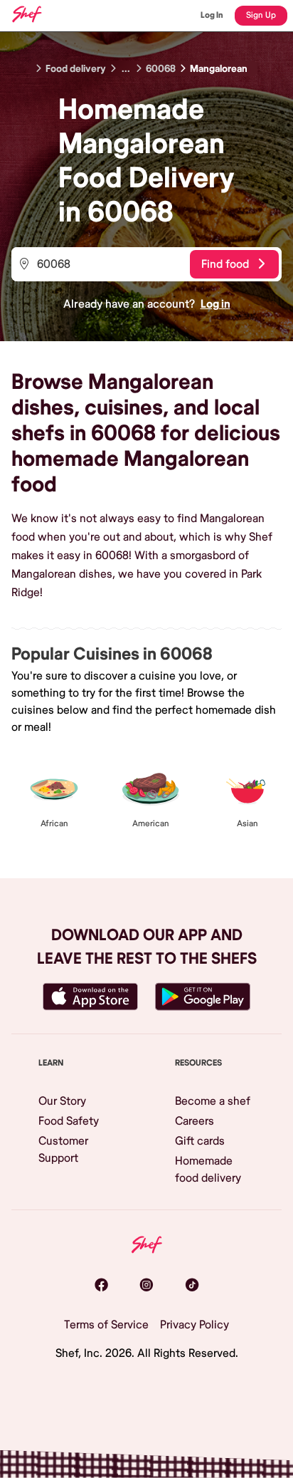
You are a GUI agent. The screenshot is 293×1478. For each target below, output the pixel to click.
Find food (225, 264)
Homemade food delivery (208, 1169)
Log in (215, 304)
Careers (194, 1121)
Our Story (62, 1101)
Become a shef (212, 1101)
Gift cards (200, 1141)
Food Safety (68, 1121)
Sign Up (261, 15)
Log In (212, 15)
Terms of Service (106, 1325)
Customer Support (63, 1149)
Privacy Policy (194, 1325)
